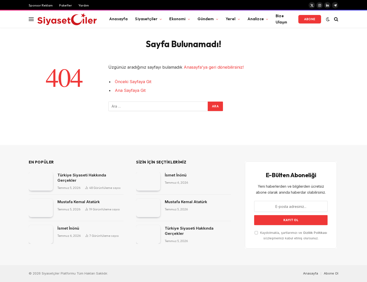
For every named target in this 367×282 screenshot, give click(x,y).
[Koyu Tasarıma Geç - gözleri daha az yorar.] (328, 19)
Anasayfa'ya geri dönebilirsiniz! (214, 67)
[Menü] (31, 19)
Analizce (255, 18)
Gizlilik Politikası (315, 233)
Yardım (83, 5)
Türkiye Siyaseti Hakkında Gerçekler (81, 178)
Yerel (231, 18)
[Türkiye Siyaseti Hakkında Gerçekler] (41, 181)
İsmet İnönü (68, 228)
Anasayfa (118, 18)
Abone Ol (310, 20)
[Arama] (335, 19)
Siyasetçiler (146, 18)
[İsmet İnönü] (41, 234)
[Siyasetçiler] (67, 19)
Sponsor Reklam (41, 5)
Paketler (65, 5)
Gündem (205, 18)
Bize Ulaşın (281, 18)
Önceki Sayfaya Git (133, 81)
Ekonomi (177, 18)
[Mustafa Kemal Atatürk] (41, 208)
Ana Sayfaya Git (130, 90)
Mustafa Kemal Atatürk (78, 201)
